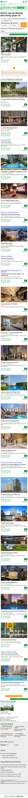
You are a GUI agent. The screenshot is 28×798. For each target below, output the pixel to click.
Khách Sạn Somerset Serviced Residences (13, 611)
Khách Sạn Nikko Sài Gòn (8, 450)
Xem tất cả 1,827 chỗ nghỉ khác (14, 696)
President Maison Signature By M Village (13, 99)
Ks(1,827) (21, 7)
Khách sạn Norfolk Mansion (9, 582)
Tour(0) (14, 7)
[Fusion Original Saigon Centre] (14, 191)
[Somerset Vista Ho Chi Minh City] (14, 485)
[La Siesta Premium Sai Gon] (14, 118)
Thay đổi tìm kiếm (23, 34)
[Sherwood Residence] (14, 256)
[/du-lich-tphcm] (7, 707)
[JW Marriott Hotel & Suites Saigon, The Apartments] (14, 271)
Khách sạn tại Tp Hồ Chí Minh (7, 718)
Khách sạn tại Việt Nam (12, 717)
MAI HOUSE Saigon (7, 243)
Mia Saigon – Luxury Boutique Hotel (11, 332)
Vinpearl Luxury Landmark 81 (10, 362)
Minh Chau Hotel (6, 54)
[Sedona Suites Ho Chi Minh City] (14, 383)
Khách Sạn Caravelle (7, 523)
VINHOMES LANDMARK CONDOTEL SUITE (14, 171)
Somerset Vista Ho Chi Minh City (10, 494)
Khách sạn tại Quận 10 (5, 719)
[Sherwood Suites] (14, 140)
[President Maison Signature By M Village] (14, 90)
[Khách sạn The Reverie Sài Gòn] (14, 212)
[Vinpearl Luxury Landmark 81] (14, 353)
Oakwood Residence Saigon (9, 552)
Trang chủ (2, 717)
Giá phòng (24, 25)
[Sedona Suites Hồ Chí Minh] (14, 294)
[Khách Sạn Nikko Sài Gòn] (14, 441)
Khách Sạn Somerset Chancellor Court (12, 682)
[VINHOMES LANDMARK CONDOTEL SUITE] (14, 162)
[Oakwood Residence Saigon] (14, 543)
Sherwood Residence (7, 258)
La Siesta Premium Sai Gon (9, 128)
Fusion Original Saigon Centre (10, 200)
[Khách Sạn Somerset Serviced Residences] (14, 602)
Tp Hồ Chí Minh (6, 7)
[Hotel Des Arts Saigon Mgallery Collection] (14, 462)
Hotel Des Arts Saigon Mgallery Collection (13, 464)
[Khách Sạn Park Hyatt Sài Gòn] (14, 411)
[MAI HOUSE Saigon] (14, 234)
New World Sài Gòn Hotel (8, 639)
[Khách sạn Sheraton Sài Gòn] (14, 651)
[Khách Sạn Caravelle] (14, 514)
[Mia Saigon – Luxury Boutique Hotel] (14, 323)
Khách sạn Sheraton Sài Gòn (9, 654)
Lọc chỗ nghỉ (14, 34)
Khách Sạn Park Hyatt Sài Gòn (10, 420)
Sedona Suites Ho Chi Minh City (10, 392)
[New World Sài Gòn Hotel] (14, 630)
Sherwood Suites (6, 142)
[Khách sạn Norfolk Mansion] (14, 573)
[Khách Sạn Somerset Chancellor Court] (14, 673)
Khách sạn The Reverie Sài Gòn (10, 214)
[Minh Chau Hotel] (14, 45)
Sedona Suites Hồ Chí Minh (9, 304)
